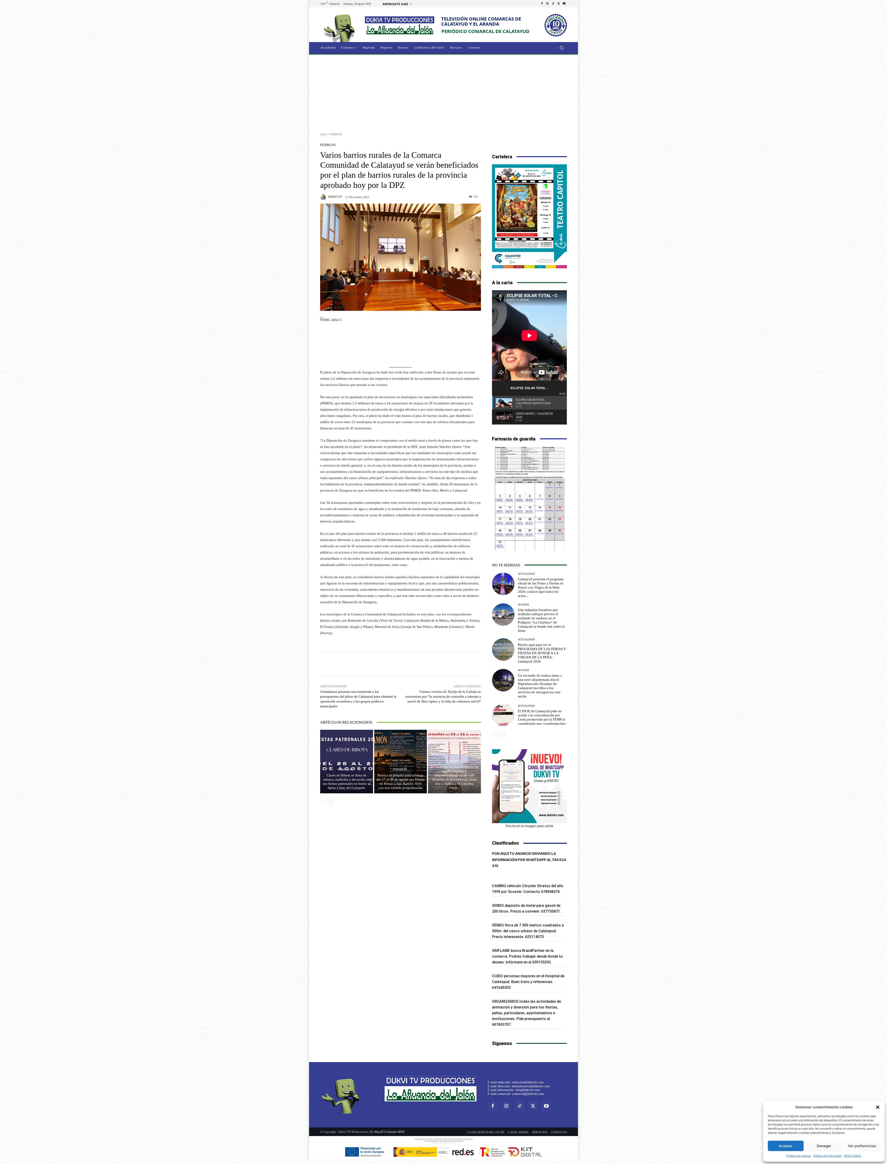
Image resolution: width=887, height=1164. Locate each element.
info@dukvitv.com (527, 1090)
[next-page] (330, 801)
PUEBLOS (336, 134)
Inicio (323, 134)
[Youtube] (564, 3)
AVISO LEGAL (852, 1156)
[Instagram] (547, 3)
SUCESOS (523, 604)
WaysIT (379, 1131)
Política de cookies (799, 1156)
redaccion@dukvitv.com (528, 1082)
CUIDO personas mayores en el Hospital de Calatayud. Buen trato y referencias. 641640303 (528, 982)
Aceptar (786, 1146)
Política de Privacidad (827, 1156)
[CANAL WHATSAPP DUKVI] (529, 786)
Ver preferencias (862, 1146)
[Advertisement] (443, 91)
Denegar (824, 1146)
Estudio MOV (396, 1131)
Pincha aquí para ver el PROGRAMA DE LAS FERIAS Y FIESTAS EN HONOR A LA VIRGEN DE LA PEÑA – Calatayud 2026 (542, 653)
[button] (877, 1107)
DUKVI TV (335, 196)
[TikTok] (553, 3)
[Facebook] (542, 3)
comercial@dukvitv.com (528, 1094)
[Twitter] (558, 3)
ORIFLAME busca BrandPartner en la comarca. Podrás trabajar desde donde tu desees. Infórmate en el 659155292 (527, 956)
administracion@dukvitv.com (530, 1086)
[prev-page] (323, 801)
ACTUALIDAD (526, 574)
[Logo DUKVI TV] (340, 27)
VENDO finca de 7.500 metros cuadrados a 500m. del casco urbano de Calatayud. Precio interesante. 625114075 (528, 931)
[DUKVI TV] (324, 197)
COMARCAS (346, 769)
